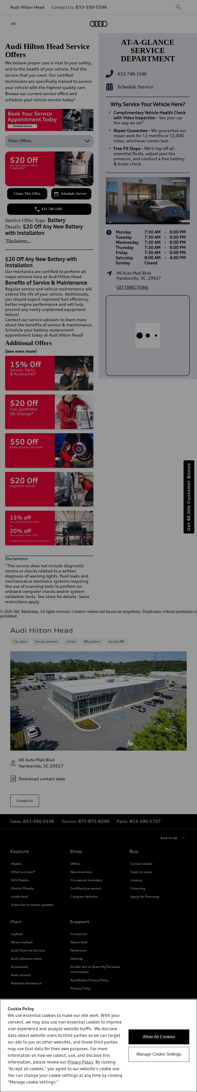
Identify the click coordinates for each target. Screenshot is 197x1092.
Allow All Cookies (159, 1037)
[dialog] (98, 1045)
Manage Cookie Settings (158, 1054)
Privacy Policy (80, 1062)
